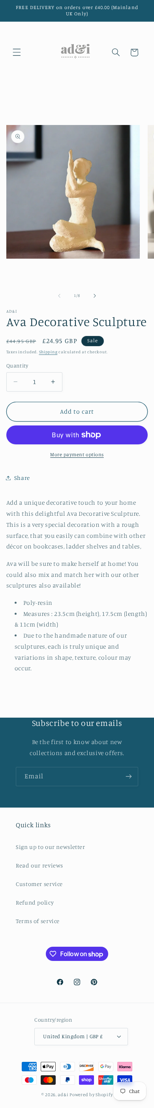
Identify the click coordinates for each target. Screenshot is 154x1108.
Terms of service (38, 921)
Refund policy (35, 902)
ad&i (63, 1094)
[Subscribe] (129, 776)
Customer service (39, 883)
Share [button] (22, 477)
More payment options (77, 454)
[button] (17, 52)
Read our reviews (39, 865)
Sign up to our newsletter (50, 846)
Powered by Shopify (91, 1094)
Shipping (48, 351)
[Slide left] (59, 295)
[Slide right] (94, 295)
